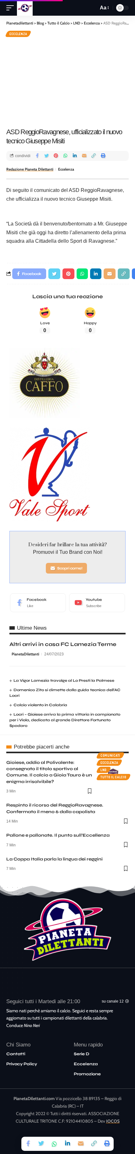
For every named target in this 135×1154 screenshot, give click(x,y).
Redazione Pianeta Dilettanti (29, 169)
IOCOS (113, 1121)
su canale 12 (113, 1001)
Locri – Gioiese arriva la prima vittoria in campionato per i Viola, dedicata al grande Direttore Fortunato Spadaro (64, 720)
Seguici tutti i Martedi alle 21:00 (43, 1001)
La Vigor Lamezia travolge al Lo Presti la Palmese (64, 680)
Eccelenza (18, 34)
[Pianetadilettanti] (25, 8)
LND (103, 770)
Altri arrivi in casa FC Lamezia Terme (62, 644)
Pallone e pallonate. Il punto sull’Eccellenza (58, 835)
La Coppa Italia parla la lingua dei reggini (54, 859)
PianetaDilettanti (25, 654)
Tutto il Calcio (113, 777)
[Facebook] (38, 603)
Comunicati (110, 755)
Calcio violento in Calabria (40, 705)
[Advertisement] (67, 81)
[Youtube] (97, 603)
